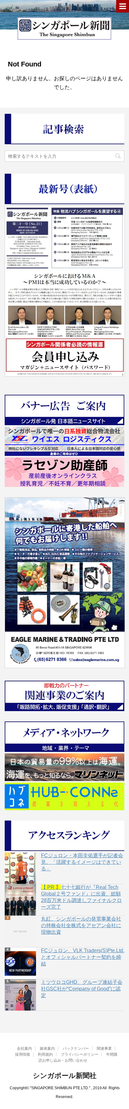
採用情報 (22, 1054)
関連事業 (104, 1048)
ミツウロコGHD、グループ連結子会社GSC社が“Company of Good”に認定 (81, 989)
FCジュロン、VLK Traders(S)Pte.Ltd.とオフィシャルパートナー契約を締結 (82, 957)
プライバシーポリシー (79, 1054)
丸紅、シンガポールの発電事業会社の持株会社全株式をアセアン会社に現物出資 (81, 925)
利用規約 (45, 1054)
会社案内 (24, 1048)
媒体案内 (47, 1048)
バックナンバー (76, 1048)
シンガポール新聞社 (64, 1076)
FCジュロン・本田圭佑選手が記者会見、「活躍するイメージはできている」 (82, 862)
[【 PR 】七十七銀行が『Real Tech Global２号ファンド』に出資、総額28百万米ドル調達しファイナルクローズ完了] (20, 900)
